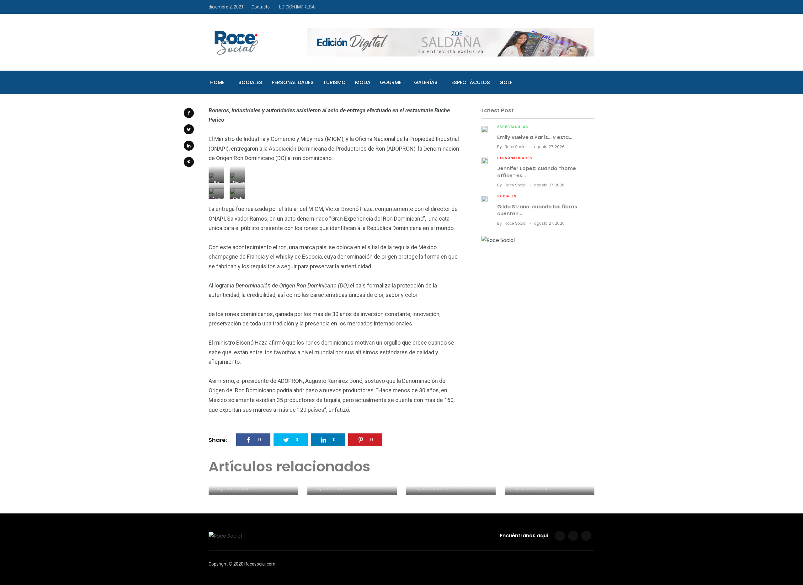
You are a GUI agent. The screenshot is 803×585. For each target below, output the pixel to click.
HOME (217, 82)
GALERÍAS (426, 82)
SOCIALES (250, 82)
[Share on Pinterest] (189, 162)
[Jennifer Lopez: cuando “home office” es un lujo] (484, 160)
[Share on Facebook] (189, 113)
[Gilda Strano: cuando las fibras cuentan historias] (484, 198)
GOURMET (392, 82)
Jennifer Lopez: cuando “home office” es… (536, 172)
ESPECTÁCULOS (470, 82)
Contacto (261, 6)
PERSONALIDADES (293, 82)
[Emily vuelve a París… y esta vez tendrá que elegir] (484, 129)
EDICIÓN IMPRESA (297, 6)
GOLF (505, 82)
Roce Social (516, 146)
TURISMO (334, 82)
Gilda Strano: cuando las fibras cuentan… (537, 210)
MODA (362, 82)
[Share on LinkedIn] (189, 146)
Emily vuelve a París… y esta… (534, 137)
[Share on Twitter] (189, 129)
